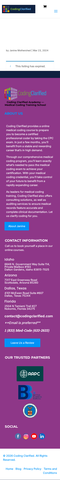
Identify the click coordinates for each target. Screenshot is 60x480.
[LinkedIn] (42, 436)
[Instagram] (26, 436)
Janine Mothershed (20, 50)
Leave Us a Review (22, 342)
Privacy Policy (33, 468)
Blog (18, 468)
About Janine (16, 226)
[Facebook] (18, 436)
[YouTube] (34, 436)
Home (9, 468)
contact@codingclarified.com (28, 316)
